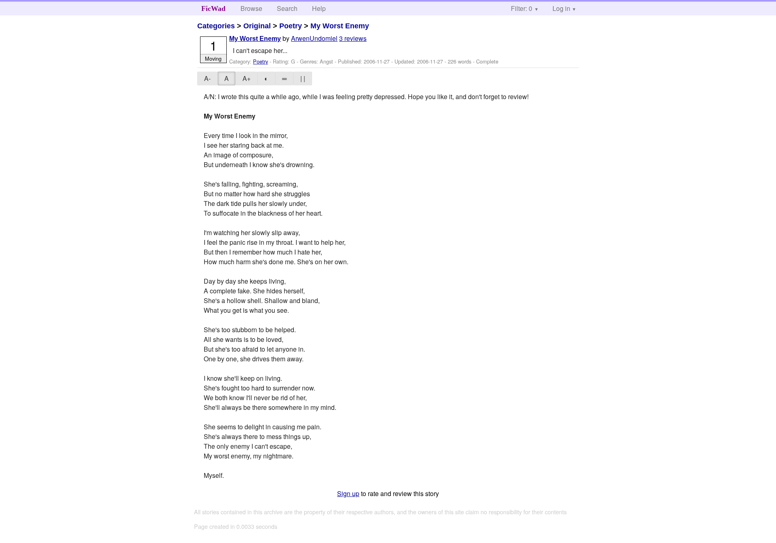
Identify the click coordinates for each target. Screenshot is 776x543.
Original (257, 26)
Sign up (348, 493)
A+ (246, 78)
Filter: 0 (521, 8)
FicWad (213, 8)
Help (319, 8)
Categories (216, 26)
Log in (561, 8)
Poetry (290, 26)
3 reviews (353, 38)
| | (302, 78)
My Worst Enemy (339, 26)
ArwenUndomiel (314, 38)
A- (207, 78)
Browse (251, 8)
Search (287, 8)
